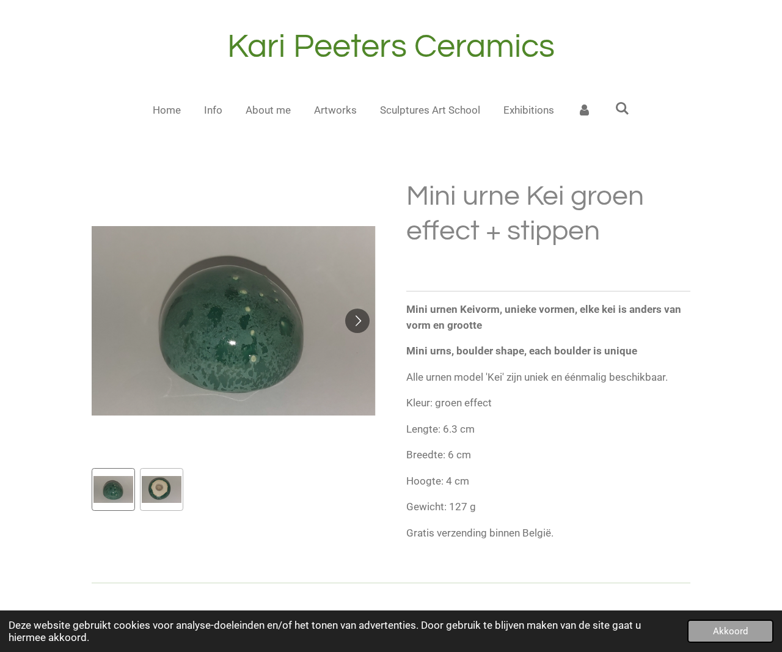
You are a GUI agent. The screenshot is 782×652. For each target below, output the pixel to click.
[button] (113, 489)
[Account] (585, 111)
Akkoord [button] (730, 631)
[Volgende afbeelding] (357, 321)
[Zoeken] (622, 109)
